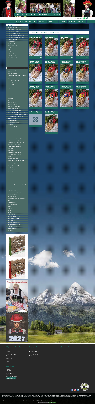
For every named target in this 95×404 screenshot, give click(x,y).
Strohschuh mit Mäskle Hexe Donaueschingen (50, 37)
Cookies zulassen (52, 402)
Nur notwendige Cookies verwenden (43, 402)
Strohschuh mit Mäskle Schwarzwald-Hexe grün (50, 87)
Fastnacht (11, 25)
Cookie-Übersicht (45, 400)
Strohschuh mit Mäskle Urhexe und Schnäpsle (50, 62)
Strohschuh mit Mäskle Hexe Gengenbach (66, 37)
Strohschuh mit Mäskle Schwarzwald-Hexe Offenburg (34, 87)
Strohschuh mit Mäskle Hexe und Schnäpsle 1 (34, 112)
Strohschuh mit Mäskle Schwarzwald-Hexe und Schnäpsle (34, 37)
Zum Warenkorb (87, 17)
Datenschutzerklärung (15, 399)
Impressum (18, 400)
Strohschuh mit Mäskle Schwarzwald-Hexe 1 (66, 62)
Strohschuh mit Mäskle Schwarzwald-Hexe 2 (81, 62)
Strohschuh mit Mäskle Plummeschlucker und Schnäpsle (34, 62)
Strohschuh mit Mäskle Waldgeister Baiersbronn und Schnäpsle (50, 112)
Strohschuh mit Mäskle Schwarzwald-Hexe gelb (81, 87)
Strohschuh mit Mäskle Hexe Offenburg (81, 37)
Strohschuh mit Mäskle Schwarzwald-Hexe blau (66, 87)
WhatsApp (84, 18)
